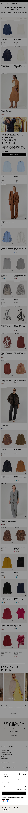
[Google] (3, 801)
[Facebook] (7, 801)
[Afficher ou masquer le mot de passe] (25, 787)
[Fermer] (26, 772)
